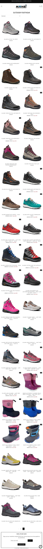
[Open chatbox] (40, 546)
